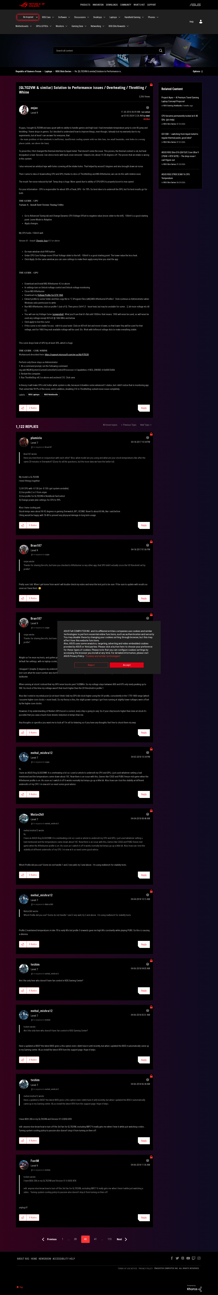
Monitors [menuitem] (60, 26)
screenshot (58, 314)
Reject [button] (91, 665)
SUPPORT (151, 5)
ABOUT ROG (23, 1258)
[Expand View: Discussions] (88, 17)
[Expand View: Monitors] (66, 26)
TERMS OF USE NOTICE (127, 1268)
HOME (34, 1258)
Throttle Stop (42, 241)
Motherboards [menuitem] (22, 26)
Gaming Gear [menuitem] (77, 26)
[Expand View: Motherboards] (30, 26)
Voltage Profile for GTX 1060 (50, 295)
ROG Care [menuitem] (46, 17)
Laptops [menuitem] (113, 17)
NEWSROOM (45, 1258)
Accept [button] (127, 665)
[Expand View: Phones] (157, 17)
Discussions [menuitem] (80, 17)
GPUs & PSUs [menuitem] (42, 26)
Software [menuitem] (62, 17)
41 (95, 1239)
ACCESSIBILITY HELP (64, 1258)
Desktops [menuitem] (97, 17)
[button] (23, 408)
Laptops (48, 71)
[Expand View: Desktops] (104, 17)
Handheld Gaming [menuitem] (132, 17)
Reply (144, 408)
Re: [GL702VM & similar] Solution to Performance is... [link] (98, 71)
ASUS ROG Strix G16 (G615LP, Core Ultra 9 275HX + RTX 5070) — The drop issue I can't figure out (180, 156)
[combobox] (109, 50)
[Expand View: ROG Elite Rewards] (127, 26)
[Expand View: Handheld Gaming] (142, 17)
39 (75, 1239)
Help (192, 21)
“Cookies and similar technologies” (102, 656)
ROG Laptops (33, 394)
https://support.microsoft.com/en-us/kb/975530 (67, 354)
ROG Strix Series (63, 71)
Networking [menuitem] (96, 26)
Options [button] (196, 71)
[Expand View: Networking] (103, 26)
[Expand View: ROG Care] (53, 17)
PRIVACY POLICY (146, 1268)
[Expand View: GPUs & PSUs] (50, 26)
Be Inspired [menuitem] (28, 17)
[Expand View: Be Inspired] (36, 17)
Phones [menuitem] (151, 17)
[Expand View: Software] (69, 17)
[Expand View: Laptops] (119, 17)
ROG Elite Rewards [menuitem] (117, 26)
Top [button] (21, 1287)
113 (109, 1239)
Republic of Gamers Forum (28, 71)
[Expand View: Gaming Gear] (85, 26)
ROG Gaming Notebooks (172, 106)
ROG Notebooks (51, 394)
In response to (42, 447)
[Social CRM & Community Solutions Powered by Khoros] (194, 1288)
